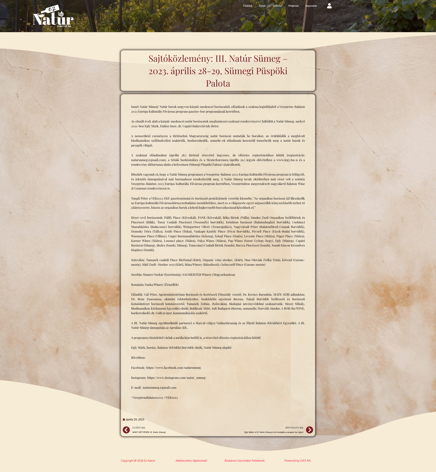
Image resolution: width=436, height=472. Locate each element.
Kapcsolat (311, 5)
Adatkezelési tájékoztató (191, 460)
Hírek (262, 5)
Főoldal (247, 5)
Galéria (277, 5)
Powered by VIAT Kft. (297, 460)
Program (293, 5)
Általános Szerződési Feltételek (244, 460)
